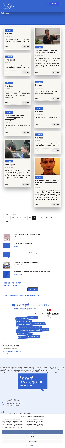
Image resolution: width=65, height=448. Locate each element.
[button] (62, 416)
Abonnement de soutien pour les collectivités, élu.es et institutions (31, 271)
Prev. (7, 214)
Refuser (32, 436)
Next (14, 214)
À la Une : (39, 85)
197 (51, 218)
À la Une (8, 34)
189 (17, 218)
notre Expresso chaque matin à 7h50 (26, 372)
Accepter (32, 432)
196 (46, 218)
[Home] (10, 11)
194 (38, 218)
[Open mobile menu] (47, 3)
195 (42, 218)
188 (13, 218)
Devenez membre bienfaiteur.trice (22, 243)
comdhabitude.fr (9, 354)
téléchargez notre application (51, 372)
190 (21, 218)
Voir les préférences (32, 441)
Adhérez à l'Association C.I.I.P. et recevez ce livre (26, 234)
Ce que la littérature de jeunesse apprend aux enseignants (14, 118)
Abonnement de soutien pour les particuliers (25, 262)
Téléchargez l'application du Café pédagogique (21, 295)
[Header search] (61, 3)
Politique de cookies (31, 445)
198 (55, 218)
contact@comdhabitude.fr (12, 351)
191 (25, 218)
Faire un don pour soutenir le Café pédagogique (26, 253)
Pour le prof (10, 60)
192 (29, 218)
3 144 (6, 221)
